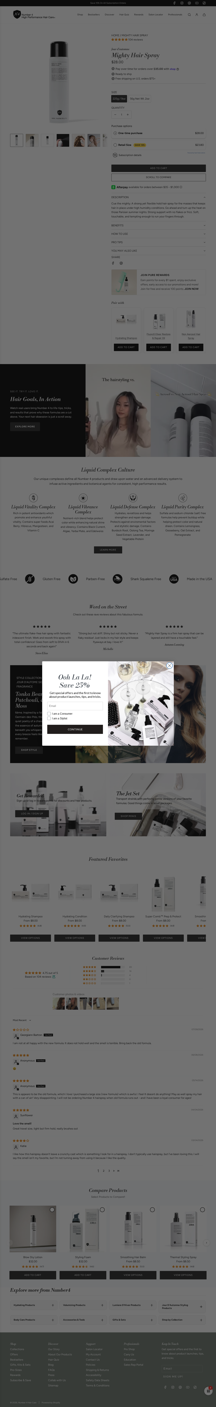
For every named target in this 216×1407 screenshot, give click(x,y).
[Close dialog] (169, 666)
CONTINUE (75, 729)
